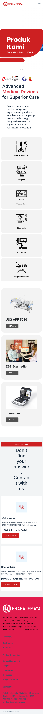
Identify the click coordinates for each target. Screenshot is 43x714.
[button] (20, 69)
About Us (7, 647)
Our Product (8, 643)
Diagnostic (7, 675)
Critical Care (8, 670)
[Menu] (39, 4)
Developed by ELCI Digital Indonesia (11, 711)
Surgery (6, 666)
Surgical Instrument (11, 661)
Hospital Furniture (10, 679)
